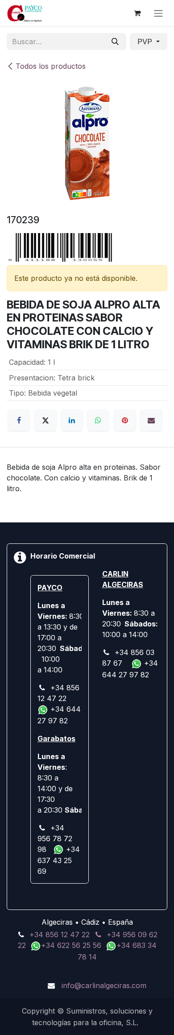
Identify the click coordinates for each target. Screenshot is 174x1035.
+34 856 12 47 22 (59, 934)
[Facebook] (18, 420)
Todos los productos (51, 66)
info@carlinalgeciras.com (104, 985)
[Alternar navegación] (158, 13)
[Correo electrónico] (151, 420)
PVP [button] (145, 41)
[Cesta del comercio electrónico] (137, 13)
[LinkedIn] (72, 420)
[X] (45, 420)
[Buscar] (115, 41)
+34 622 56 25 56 (72, 945)
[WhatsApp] (98, 420)
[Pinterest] (125, 420)
